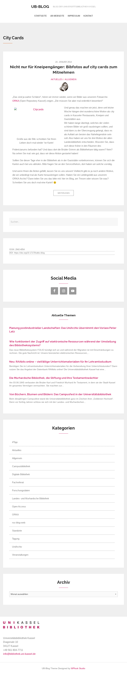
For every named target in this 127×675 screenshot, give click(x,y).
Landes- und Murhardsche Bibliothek (30, 498)
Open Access (19, 506)
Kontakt (88, 16)
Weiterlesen (64, 193)
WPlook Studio (78, 668)
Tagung (15, 538)
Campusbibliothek (21, 466)
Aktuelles (57, 79)
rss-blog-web (18, 522)
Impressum (74, 16)
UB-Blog (40, 6)
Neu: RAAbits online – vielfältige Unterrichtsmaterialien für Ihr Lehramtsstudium (60, 361)
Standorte (17, 530)
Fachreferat (18, 482)
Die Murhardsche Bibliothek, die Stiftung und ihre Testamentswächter (53, 377)
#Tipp (15, 442)
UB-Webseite (57, 16)
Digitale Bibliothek (21, 474)
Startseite (40, 16)
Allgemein (70, 79)
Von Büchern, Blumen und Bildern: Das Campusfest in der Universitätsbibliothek (60, 394)
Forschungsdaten (21, 490)
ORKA (15, 101)
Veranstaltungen (20, 554)
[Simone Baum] (63, 86)
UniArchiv (17, 546)
